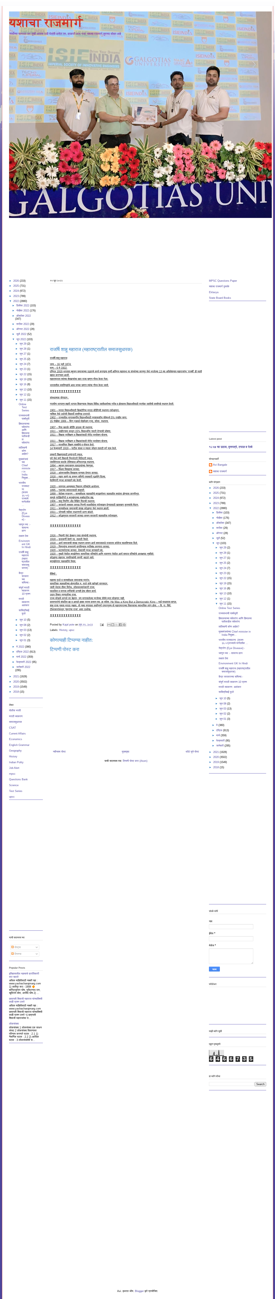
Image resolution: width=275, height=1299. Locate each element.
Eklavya (213, 292)
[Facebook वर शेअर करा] (120, 625)
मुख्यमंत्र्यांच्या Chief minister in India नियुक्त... (24, 469)
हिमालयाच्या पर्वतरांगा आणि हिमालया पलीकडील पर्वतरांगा (24, 433)
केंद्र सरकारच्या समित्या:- (24, 578)
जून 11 (23, 399)
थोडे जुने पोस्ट (192, 751)
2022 (16, 301)
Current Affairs (17, 733)
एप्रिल (219, 730)
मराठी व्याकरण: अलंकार (24, 602)
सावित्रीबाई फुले (24, 612)
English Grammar (19, 745)
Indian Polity (16, 762)
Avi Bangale (220, 464)
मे (217, 725)
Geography (15, 750)
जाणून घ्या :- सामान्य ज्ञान (24, 527)
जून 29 (23, 343)
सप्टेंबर (219, 527)
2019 (16, 686)
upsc (71, 630)
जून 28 (23, 348)
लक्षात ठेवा (23, 535)
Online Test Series (24, 407)
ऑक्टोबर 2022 (23, 315)
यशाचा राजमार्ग (46, 22)
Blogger (139, 1291)
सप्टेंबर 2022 (23, 324)
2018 (16, 691)
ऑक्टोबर (220, 522)
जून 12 (23, 394)
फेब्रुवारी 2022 (24, 661)
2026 (16, 280)
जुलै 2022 (21, 334)
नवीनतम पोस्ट (59, 751)
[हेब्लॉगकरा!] (113, 625)
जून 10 (23, 619)
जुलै (218, 538)
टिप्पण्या (17, 953)
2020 (16, 681)
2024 (16, 290)
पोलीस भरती (15, 710)
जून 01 (23, 640)
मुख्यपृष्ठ (125, 751)
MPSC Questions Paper (223, 280)
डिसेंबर (219, 512)
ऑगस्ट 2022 (23, 329)
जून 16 (23, 384)
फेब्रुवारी (220, 740)
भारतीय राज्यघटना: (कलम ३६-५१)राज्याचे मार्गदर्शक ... (24, 493)
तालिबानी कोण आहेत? (23, 450)
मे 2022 (20, 646)
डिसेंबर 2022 (23, 305)
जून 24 (23, 364)
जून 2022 (21, 339)
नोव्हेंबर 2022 (23, 310)
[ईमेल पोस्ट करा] (102, 624)
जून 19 (23, 379)
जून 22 (23, 374)
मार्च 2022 (21, 656)
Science (14, 785)
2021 (16, 676)
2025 (16, 285)
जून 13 (23, 389)
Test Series (15, 791)
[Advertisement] (130, 247)
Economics (15, 739)
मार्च (218, 735)
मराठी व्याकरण (16, 716)
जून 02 (23, 635)
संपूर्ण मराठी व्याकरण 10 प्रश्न (24, 590)
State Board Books (220, 297)
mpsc (12, 773)
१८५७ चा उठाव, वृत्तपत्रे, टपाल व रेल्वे (230, 447)
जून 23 (23, 369)
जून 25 (23, 358)
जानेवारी (220, 745)
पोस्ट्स (17, 947)
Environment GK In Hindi (25, 544)
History (63, 630)
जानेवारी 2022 (23, 666)
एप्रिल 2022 (23, 651)
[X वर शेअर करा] (117, 625)
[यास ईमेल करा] (109, 625)
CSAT (12, 727)
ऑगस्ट (219, 533)
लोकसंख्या (14, 1023)
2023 (16, 296)
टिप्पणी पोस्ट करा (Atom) (135, 760)
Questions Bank (18, 779)
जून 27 (23, 353)
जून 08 (23, 624)
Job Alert (14, 767)
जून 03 (23, 630)
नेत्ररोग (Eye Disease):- (24, 514)
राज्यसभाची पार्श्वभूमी (24, 417)
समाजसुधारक (15, 721)
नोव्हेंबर (219, 517)
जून (218, 543)
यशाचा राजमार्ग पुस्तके (219, 286)
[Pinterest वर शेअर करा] (124, 625)
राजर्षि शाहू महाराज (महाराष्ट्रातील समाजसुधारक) (24, 560)
